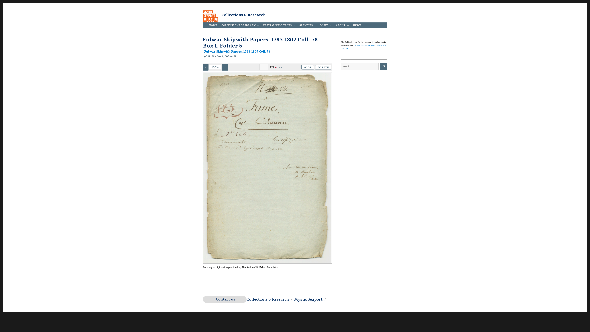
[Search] (383, 66)
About (340, 25)
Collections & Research (244, 14)
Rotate (323, 67)
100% (215, 67)
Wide (307, 67)
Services (306, 25)
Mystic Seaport (308, 299)
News (357, 25)
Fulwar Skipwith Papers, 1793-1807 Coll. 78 (237, 52)
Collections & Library (238, 25)
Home (213, 25)
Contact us (225, 299)
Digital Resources (277, 25)
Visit (324, 25)
